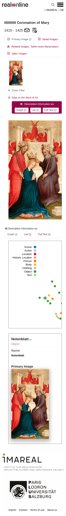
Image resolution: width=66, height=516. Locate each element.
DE (62, 10)
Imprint (12, 509)
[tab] (19, 39)
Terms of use (37, 509)
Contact (23, 509)
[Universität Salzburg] (33, 489)
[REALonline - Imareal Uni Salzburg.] (33, 4)
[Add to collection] (35, 30)
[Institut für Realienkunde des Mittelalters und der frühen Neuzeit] (33, 462)
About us (52, 509)
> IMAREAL (51, 10)
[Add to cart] (27, 30)
